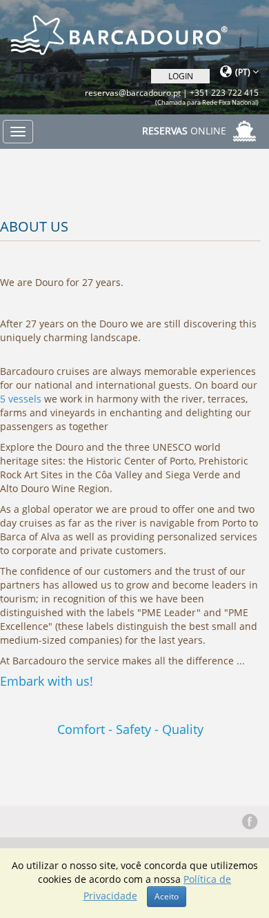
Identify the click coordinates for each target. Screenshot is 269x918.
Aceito (167, 896)
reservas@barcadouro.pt (133, 93)
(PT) (243, 72)
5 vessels (20, 398)
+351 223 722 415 (224, 93)
